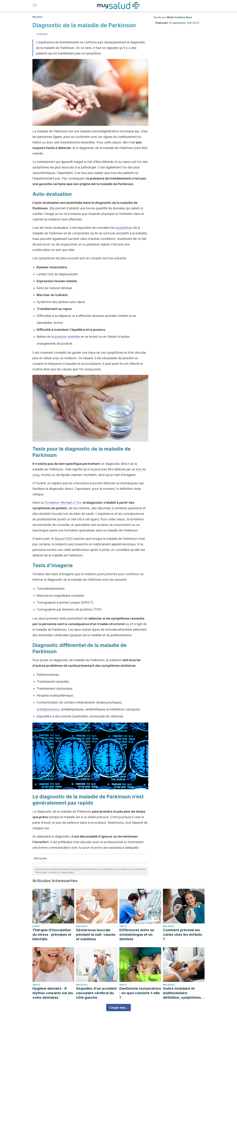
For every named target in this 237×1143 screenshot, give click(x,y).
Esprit (36, 926)
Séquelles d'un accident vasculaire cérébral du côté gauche (96, 993)
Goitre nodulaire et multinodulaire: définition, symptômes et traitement (182, 993)
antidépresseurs (48, 709)
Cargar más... (118, 1007)
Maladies (37, 17)
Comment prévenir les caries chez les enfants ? (182, 934)
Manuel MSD (63, 538)
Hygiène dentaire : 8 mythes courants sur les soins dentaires (52, 993)
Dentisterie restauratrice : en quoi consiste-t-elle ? (140, 993)
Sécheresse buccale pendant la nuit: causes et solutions (96, 934)
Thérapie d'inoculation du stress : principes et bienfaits (51, 934)
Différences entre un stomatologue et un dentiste (136, 934)
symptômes (124, 227)
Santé (123, 926)
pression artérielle (67, 336)
